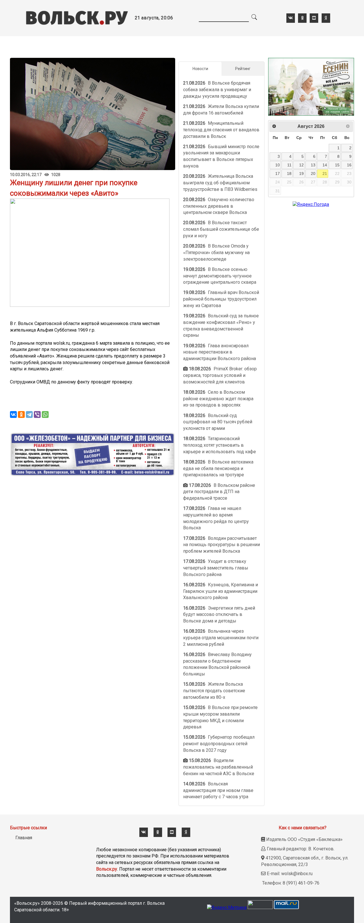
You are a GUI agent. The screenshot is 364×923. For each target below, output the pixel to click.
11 (289, 165)
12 (301, 165)
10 (277, 165)
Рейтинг (243, 68)
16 (349, 165)
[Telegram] (29, 414)
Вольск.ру (106, 869)
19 (301, 173)
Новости (200, 68)
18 (289, 173)
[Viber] (37, 414)
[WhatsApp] (45, 414)
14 (324, 165)
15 (337, 165)
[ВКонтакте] (13, 414)
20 (313, 173)
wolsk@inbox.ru (297, 873)
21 (324, 173)
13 (313, 165)
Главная (23, 837)
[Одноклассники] (21, 414)
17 (277, 173)
